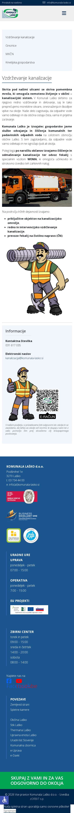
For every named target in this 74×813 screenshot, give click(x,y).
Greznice (11, 45)
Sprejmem (10, 811)
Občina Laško (18, 720)
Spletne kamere (19, 710)
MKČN (10, 54)
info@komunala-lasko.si (59, 2)
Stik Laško (16, 725)
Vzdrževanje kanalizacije (20, 37)
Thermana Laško (20, 730)
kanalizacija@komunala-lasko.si (24, 358)
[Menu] (64, 13)
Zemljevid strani (19, 704)
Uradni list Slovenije (22, 740)
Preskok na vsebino (12, 2)
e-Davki (14, 755)
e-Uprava (16, 750)
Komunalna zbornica (23, 745)
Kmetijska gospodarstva (20, 62)
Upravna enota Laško (23, 735)
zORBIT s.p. (37, 799)
